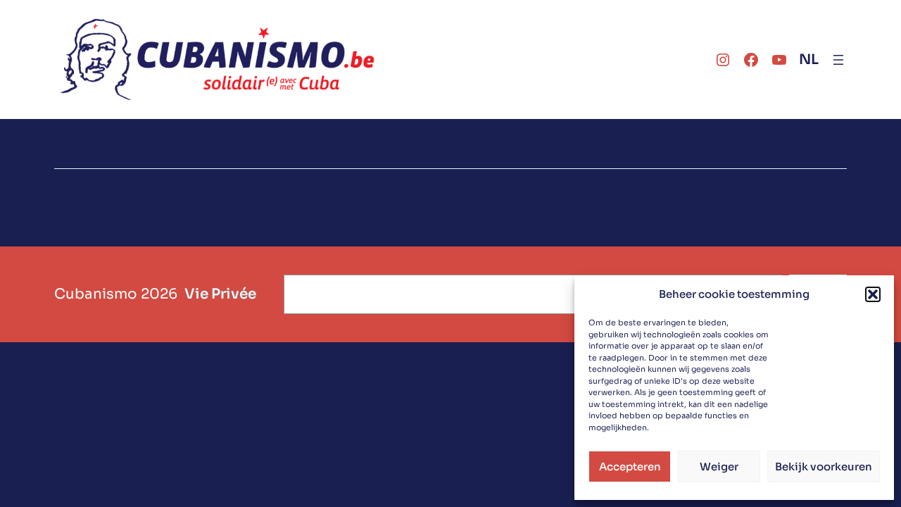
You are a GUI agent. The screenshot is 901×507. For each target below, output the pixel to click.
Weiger (719, 466)
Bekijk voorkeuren (823, 466)
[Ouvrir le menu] (838, 59)
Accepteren (630, 466)
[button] (873, 294)
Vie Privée (220, 294)
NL (809, 59)
